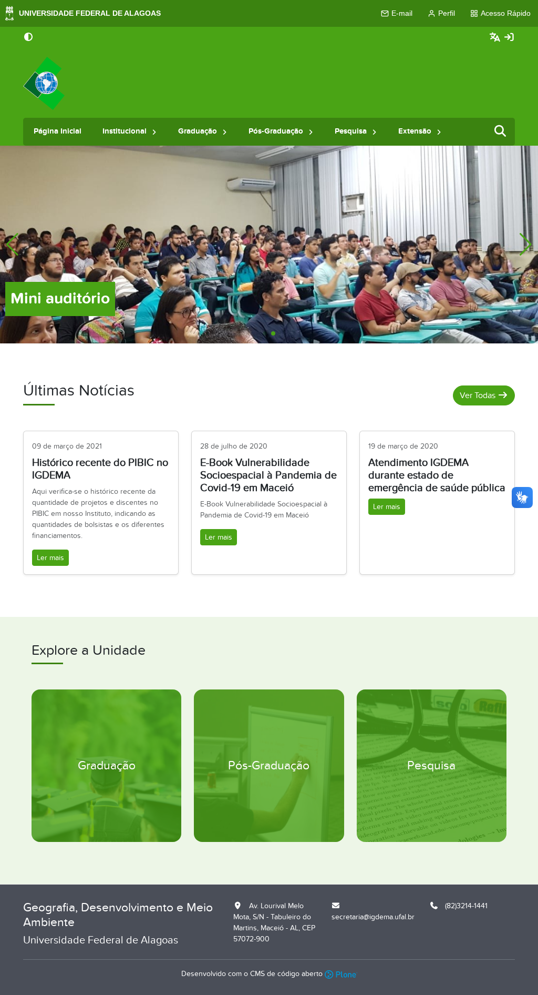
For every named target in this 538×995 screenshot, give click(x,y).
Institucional (124, 131)
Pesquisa (351, 131)
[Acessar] (509, 37)
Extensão (414, 131)
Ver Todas (479, 395)
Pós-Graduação (276, 131)
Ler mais (50, 557)
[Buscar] (500, 132)
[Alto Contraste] (28, 38)
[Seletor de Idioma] (496, 37)
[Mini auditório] (269, 243)
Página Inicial (57, 131)
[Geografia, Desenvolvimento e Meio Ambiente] (44, 83)
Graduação (197, 131)
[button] (154, 132)
